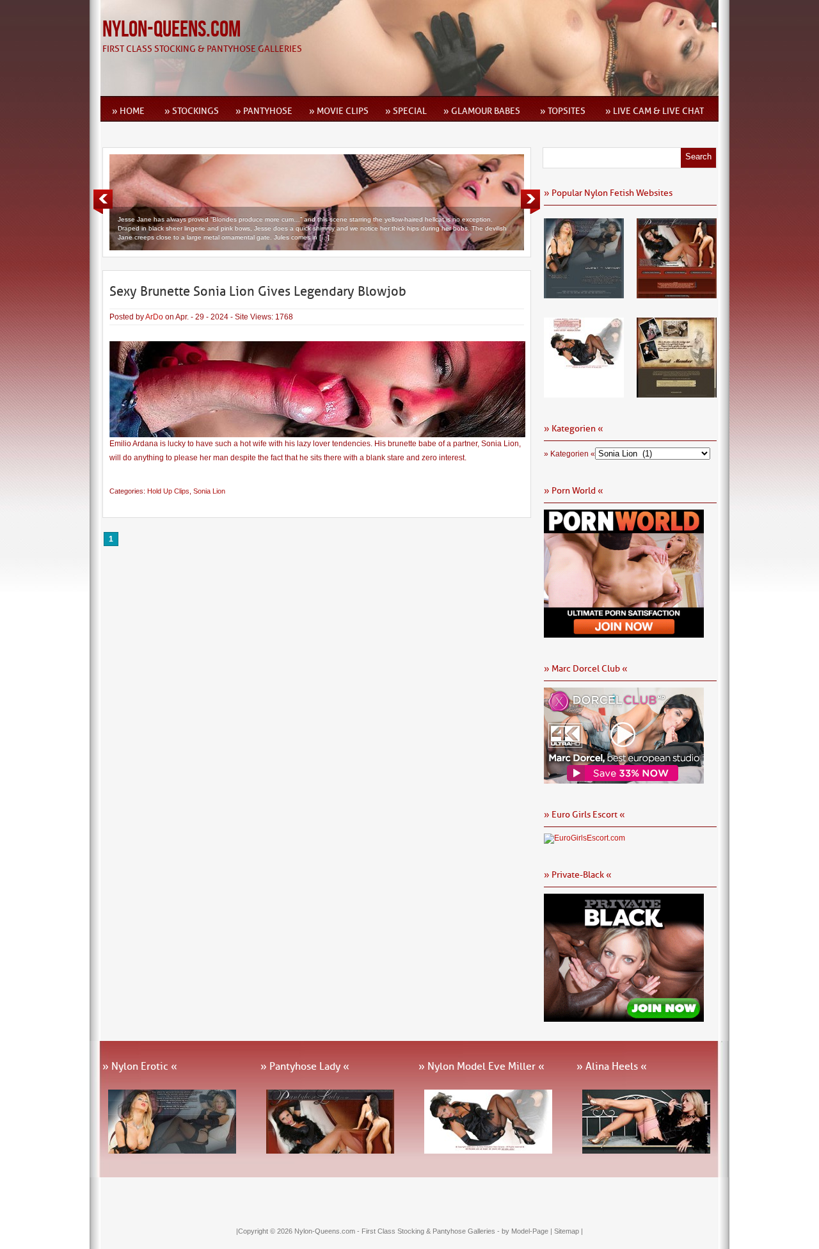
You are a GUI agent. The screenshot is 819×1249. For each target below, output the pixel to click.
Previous (103, 201)
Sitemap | (568, 1231)
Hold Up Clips (168, 491)
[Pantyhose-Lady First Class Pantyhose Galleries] (677, 293)
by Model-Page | (528, 1231)
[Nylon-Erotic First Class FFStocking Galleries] (584, 293)
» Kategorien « (569, 453)
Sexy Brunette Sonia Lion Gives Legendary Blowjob (257, 291)
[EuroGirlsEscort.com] (584, 838)
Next (530, 201)
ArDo (154, 316)
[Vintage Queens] (677, 393)
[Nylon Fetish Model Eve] (584, 393)
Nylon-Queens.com (171, 30)
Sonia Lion (209, 491)
